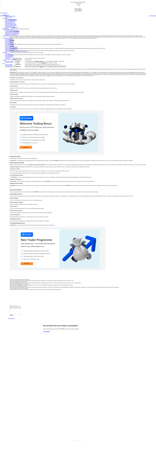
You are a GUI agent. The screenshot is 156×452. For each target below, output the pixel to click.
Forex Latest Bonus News (10, 59)
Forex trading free (8, 66)
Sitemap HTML (95, 449)
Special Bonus (78, 386)
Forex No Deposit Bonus (8, 29)
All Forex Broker (78, 342)
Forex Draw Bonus (9, 42)
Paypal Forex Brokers (78, 361)
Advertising (72, 449)
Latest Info (5, 52)
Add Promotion (78, 6)
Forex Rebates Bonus (9, 44)
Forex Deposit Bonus (7, 38)
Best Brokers (5, 18)
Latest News (7, 57)
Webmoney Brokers (78, 364)
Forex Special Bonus (9, 39)
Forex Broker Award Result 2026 (78, 2)
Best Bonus (78, 3)
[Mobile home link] (3, 12)
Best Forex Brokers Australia (11, 24)
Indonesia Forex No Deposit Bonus (12, 33)
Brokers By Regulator (78, 348)
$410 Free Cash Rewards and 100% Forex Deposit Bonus (16, 51)
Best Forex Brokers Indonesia (11, 19)
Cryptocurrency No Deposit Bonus (12, 31)
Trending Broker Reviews (10, 16)
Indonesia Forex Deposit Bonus (11, 48)
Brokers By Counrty (9, 65)
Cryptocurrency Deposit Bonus (11, 46)
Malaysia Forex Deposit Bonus (11, 49)
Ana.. (4, 63)
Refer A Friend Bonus (9, 45)
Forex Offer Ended (9, 54)
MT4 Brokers (78, 354)
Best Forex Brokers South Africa (11, 27)
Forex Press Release (9, 56)
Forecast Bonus (78, 389)
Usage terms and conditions (63, 449)
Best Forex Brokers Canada (10, 23)
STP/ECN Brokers (78, 351)
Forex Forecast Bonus (9, 40)
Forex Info (7, 53)
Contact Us (82, 449)
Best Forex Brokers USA (10, 21)
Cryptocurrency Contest (10, 50)
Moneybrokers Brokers (78, 367)
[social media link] (9, 423)
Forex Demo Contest (9, 61)
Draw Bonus (78, 392)
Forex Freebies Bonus (9, 41)
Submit (11, 315)
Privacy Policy (88, 449)
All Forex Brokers (8, 64)
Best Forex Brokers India (10, 26)
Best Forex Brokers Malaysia (11, 20)
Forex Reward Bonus (9, 43)
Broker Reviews (6, 15)
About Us (77, 449)
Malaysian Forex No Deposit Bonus (12, 32)
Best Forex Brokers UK (10, 22)
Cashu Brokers (78, 370)
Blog (79, 5)
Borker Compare (8, 17)
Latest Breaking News (9, 55)
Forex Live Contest (9, 62)
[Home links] (6, 35)
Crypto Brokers (6, 28)
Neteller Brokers (78, 373)
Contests (4, 60)
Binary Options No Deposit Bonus (12, 30)
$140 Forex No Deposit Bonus (11, 34)
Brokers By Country (78, 345)
